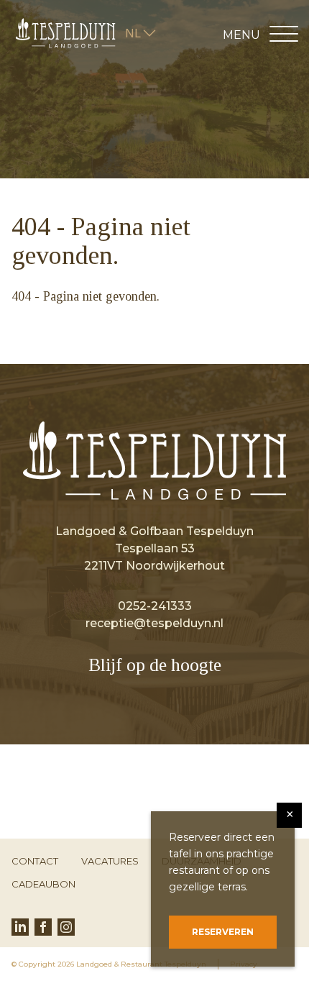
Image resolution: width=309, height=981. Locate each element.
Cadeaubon (43, 884)
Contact (34, 861)
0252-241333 (155, 606)
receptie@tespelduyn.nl (154, 623)
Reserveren (223, 931)
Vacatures (110, 861)
